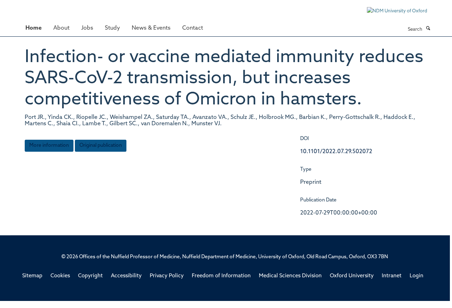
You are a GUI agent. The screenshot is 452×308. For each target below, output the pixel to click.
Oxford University (352, 276)
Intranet (392, 276)
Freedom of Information (221, 276)
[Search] (428, 29)
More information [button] (49, 145)
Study (112, 28)
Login (416, 276)
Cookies (60, 276)
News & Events (151, 28)
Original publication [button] (100, 145)
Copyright (90, 276)
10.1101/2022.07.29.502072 (336, 152)
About (61, 28)
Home (33, 28)
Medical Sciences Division (290, 276)
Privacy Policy (167, 276)
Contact (192, 28)
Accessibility (126, 276)
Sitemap (32, 276)
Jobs (87, 28)
